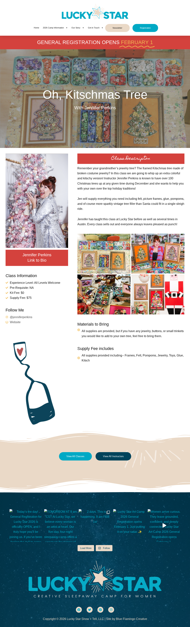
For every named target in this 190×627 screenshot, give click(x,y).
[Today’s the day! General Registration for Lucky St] (25, 525)
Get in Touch (93, 28)
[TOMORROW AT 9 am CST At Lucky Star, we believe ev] (60, 525)
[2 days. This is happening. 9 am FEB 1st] (95, 525)
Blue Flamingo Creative (131, 618)
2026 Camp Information (53, 28)
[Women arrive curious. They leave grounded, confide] (164, 525)
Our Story (75, 28)
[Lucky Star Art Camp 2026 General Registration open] (129, 525)
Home (36, 28)
